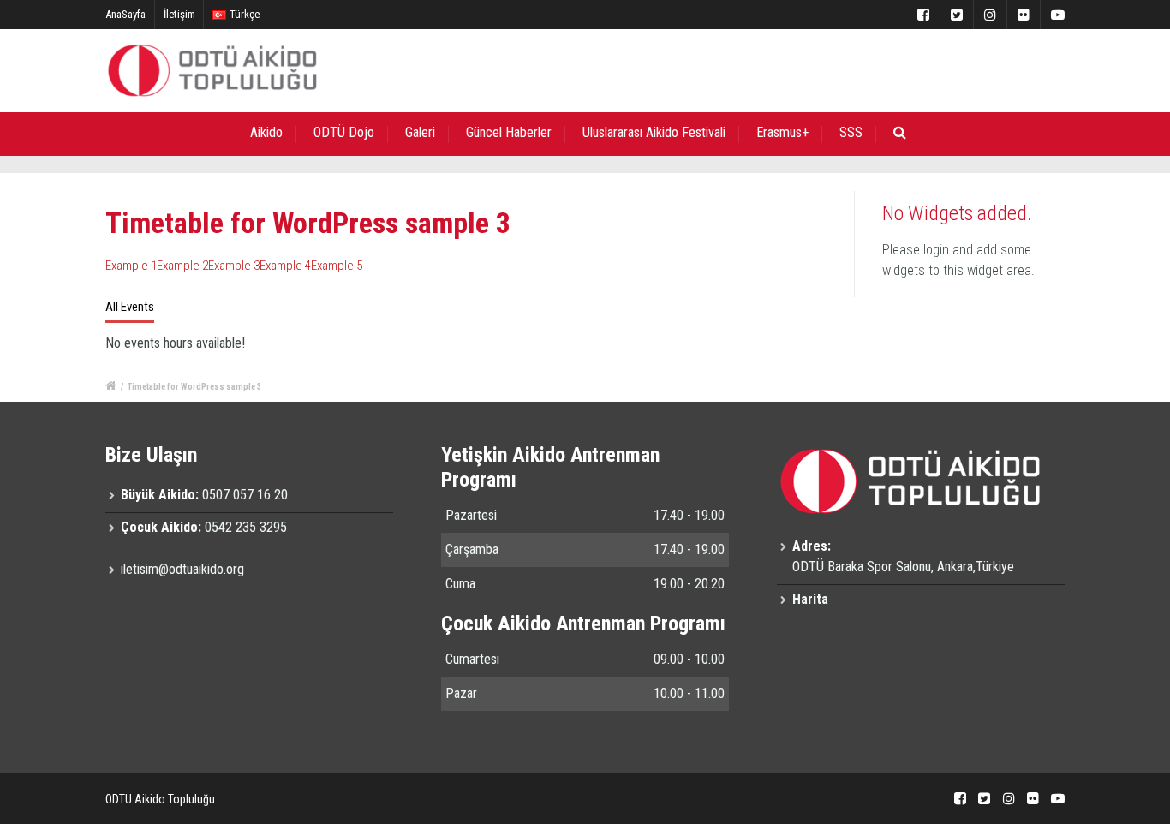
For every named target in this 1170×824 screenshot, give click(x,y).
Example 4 (285, 265)
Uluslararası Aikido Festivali (653, 132)
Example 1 (131, 265)
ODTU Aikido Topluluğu (160, 799)
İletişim (179, 14)
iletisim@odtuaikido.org (182, 569)
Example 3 (234, 265)
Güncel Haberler (509, 132)
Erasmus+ (782, 132)
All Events (129, 306)
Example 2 (182, 265)
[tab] (129, 307)
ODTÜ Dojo (343, 132)
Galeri (420, 132)
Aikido (266, 132)
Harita (810, 599)
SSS (851, 132)
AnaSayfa (125, 14)
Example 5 (336, 265)
